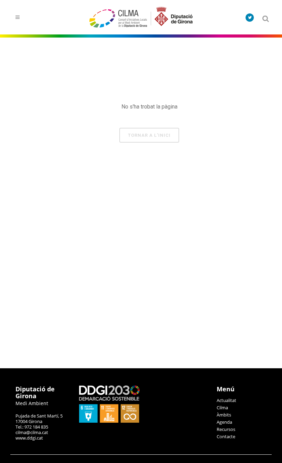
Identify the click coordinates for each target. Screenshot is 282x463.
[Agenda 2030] (109, 421)
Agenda (224, 422)
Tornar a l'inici (149, 135)
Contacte (226, 436)
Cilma (222, 407)
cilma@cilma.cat (31, 432)
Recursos (226, 429)
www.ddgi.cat (29, 438)
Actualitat (226, 400)
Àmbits (224, 415)
